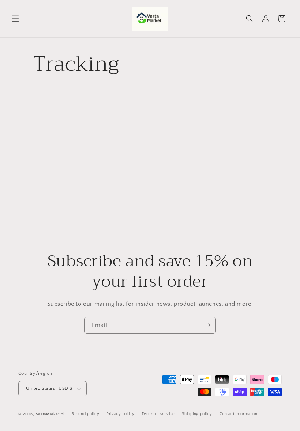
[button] (15, 19)
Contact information (239, 414)
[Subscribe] (207, 325)
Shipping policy (197, 414)
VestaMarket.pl (50, 414)
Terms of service (158, 414)
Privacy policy (120, 414)
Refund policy (85, 414)
